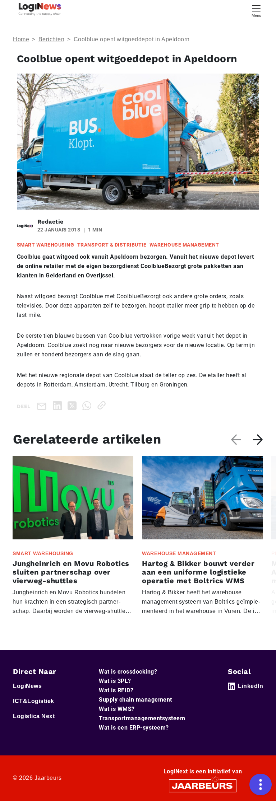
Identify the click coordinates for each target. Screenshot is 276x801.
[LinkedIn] (59, 405)
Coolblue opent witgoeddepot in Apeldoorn (132, 39)
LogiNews (27, 686)
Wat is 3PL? (115, 681)
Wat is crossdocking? (128, 671)
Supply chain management (135, 699)
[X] (73, 405)
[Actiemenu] (260, 784)
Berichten (51, 39)
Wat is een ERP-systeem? (134, 727)
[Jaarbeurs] (202, 785)
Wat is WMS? (117, 709)
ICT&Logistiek (33, 701)
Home (21, 39)
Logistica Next (34, 716)
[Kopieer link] (103, 405)
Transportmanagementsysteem (142, 718)
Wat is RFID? (116, 690)
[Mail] (43, 406)
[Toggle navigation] (256, 10)
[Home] (40, 9)
